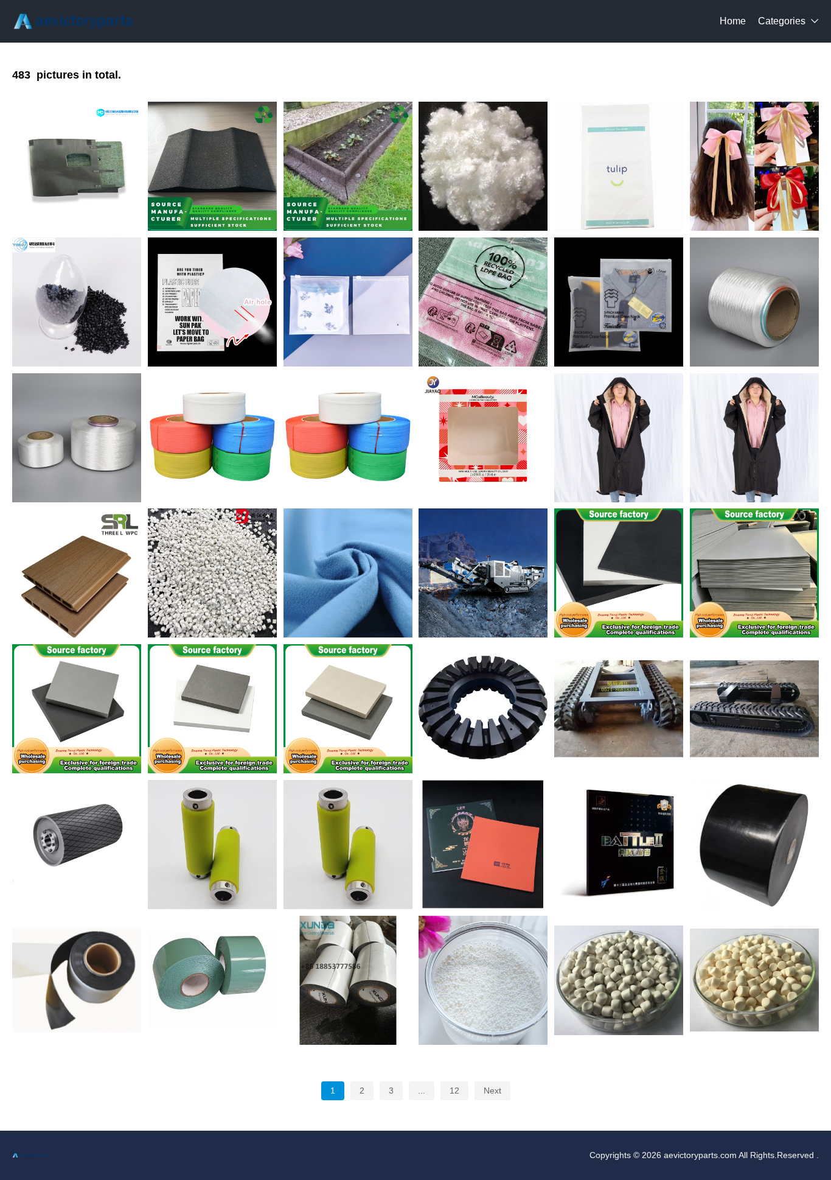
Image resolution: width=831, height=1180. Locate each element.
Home (733, 21)
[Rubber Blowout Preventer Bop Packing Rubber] (483, 708)
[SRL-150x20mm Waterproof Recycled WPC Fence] (76, 572)
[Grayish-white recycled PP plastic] (212, 572)
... (421, 1090)
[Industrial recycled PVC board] (212, 708)
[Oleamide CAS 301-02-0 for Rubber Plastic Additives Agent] (483, 980)
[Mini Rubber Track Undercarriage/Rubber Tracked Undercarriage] (754, 708)
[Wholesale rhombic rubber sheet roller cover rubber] (76, 844)
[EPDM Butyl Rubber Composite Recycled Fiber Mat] (76, 166)
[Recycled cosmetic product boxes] (483, 437)
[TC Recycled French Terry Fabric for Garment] (347, 572)
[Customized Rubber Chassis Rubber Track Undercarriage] (618, 708)
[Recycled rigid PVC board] (347, 708)
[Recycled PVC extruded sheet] (754, 572)
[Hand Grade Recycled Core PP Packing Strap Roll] (212, 437)
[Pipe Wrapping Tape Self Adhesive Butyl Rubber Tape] (347, 980)
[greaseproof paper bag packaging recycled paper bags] (212, 302)
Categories (781, 21)
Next (492, 1090)
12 (454, 1090)
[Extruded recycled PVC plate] (618, 572)
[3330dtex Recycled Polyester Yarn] (754, 302)
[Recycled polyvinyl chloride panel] (76, 708)
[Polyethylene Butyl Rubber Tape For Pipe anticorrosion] (754, 844)
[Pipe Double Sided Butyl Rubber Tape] (76, 980)
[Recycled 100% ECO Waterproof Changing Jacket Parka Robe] (618, 437)
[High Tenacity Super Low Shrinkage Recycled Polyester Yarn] (76, 437)
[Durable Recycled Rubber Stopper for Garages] (212, 166)
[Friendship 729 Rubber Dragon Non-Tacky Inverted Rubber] (483, 844)
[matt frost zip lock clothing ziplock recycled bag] (347, 302)
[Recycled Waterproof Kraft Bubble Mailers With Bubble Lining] (618, 166)
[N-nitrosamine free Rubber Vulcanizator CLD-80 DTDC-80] (754, 980)
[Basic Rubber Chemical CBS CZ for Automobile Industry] (618, 980)
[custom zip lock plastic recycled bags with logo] (618, 302)
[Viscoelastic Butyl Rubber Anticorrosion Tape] (212, 980)
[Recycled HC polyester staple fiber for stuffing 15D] (483, 166)
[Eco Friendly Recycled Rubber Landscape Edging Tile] (347, 166)
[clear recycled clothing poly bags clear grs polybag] (483, 302)
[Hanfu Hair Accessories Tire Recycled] (754, 166)
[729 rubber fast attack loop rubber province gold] (618, 844)
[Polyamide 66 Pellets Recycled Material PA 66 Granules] (76, 302)
